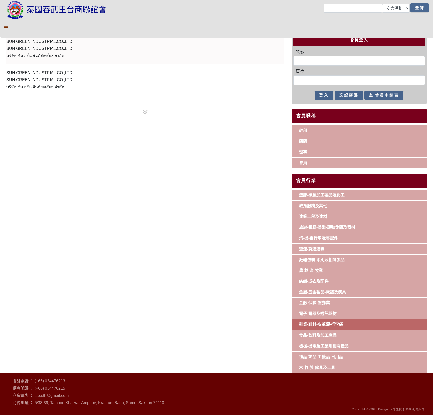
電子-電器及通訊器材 (318, 313)
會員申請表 (386, 95)
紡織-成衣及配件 (314, 281)
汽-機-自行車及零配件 (318, 238)
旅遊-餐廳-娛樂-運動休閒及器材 (327, 227)
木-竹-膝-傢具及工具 (317, 367)
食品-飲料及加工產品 (318, 335)
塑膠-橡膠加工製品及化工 (322, 195)
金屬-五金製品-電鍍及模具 (322, 292)
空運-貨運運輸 (311, 249)
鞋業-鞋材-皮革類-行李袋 (321, 324)
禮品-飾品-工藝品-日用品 (321, 357)
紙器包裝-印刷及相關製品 (322, 260)
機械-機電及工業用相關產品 (324, 346)
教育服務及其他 (313, 206)
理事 (303, 152)
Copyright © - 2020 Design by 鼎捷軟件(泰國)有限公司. (388, 409)
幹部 (303, 130)
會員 (303, 163)
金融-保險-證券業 (314, 303)
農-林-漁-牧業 (311, 270)
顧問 (303, 141)
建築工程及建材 (313, 216)
